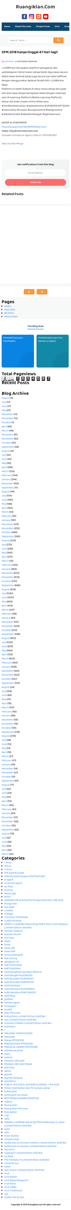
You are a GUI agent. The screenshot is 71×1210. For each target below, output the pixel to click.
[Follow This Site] (39, 16)
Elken (7, 941)
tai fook (8, 1156)
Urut (6, 1173)
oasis (7, 1054)
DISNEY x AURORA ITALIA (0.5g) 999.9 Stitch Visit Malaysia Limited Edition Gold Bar (36, 926)
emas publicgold (13, 955)
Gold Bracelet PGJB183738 (19, 982)
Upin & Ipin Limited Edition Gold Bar (24, 1170)
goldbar (8, 999)
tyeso (7, 1167)
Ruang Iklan (11, 1105)
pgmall (8, 1074)
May (4, 410)
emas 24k (9, 948)
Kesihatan (10, 1027)
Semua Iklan (11, 316)
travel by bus (11, 1163)
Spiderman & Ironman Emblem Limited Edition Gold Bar (35, 1143)
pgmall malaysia (13, 1078)
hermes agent (12, 1003)
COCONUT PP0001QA (16, 917)
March (5, 431)
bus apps (9, 907)
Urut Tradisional (13, 1190)
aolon (7, 897)
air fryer (8, 887)
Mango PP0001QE (14, 1040)
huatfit (8, 1010)
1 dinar (8, 863)
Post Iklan (9, 310)
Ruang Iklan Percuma (16, 1109)
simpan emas (11, 1139)
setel (7, 1129)
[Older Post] (42, 292)
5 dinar (8, 869)
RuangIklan (10, 1112)
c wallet (8, 910)
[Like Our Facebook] (24, 16)
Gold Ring (9, 996)
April (4, 427)
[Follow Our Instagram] (31, 16)
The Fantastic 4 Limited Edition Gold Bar (27, 1160)
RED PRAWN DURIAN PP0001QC (21, 1098)
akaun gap (10, 893)
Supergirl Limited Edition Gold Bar (23, 1153)
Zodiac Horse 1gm (14, 1197)
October (6, 422)
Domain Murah (12, 934)
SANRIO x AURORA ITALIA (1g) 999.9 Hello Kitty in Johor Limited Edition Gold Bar (34, 1124)
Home (7, 27)
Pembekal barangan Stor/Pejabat (13, 339)
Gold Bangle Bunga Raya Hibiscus (23, 972)
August (6, 398)
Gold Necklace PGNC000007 (20, 992)
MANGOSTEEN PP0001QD (18, 1044)
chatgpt (8, 914)
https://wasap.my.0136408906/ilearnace (24, 127)
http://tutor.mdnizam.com (23, 131)
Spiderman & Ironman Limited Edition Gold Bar (30, 1146)
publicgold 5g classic (16, 1095)
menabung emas (13, 1050)
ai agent (8, 880)
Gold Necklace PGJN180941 (19, 989)
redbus (8, 1102)
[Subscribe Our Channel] (46, 16)
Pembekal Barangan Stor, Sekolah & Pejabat (50, 339)
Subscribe (35, 182)
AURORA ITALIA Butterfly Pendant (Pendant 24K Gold (33, 900)
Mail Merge (17, 144)
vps (6, 1194)
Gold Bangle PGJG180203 (18, 975)
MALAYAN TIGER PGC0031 (18, 1033)
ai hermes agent (13, 883)
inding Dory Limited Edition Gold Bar (25, 1016)
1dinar (7, 866)
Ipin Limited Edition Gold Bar (20, 1020)
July (4, 402)
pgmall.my (10, 1081)
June (4, 406)
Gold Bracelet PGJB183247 (19, 979)
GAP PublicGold (13, 965)
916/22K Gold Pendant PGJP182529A (24, 876)
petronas (9, 1067)
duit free (9, 938)
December (7, 414)
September (8, 447)
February (7, 475)
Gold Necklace (12, 986)
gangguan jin (11, 962)
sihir (6, 1132)
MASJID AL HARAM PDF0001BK (21, 1047)
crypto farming (12, 921)
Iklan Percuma (12, 1013)
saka (6, 1119)
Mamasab (9, 1037)
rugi (6, 1115)
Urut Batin (10, 1184)
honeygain (10, 1006)
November (8, 418)
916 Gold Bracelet (14, 873)
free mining (10, 958)
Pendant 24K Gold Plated (18, 1064)
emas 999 (9, 951)
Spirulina (9, 1149)
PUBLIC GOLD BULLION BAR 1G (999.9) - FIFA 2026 (31, 1085)
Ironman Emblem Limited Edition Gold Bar (28, 1023)
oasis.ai (8, 1057)
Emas (7, 945)
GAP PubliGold (12, 968)
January (6, 479)
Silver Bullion (11, 1136)
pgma (7, 1071)
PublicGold (10, 1091)
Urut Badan (10, 1177)
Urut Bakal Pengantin (16, 1180)
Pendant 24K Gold (14, 1061)
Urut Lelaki (10, 1187)
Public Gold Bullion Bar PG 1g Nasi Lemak (27, 1088)
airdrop (8, 890)
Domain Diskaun (13, 931)
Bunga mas (10, 904)
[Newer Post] (29, 292)
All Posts (9, 313)
